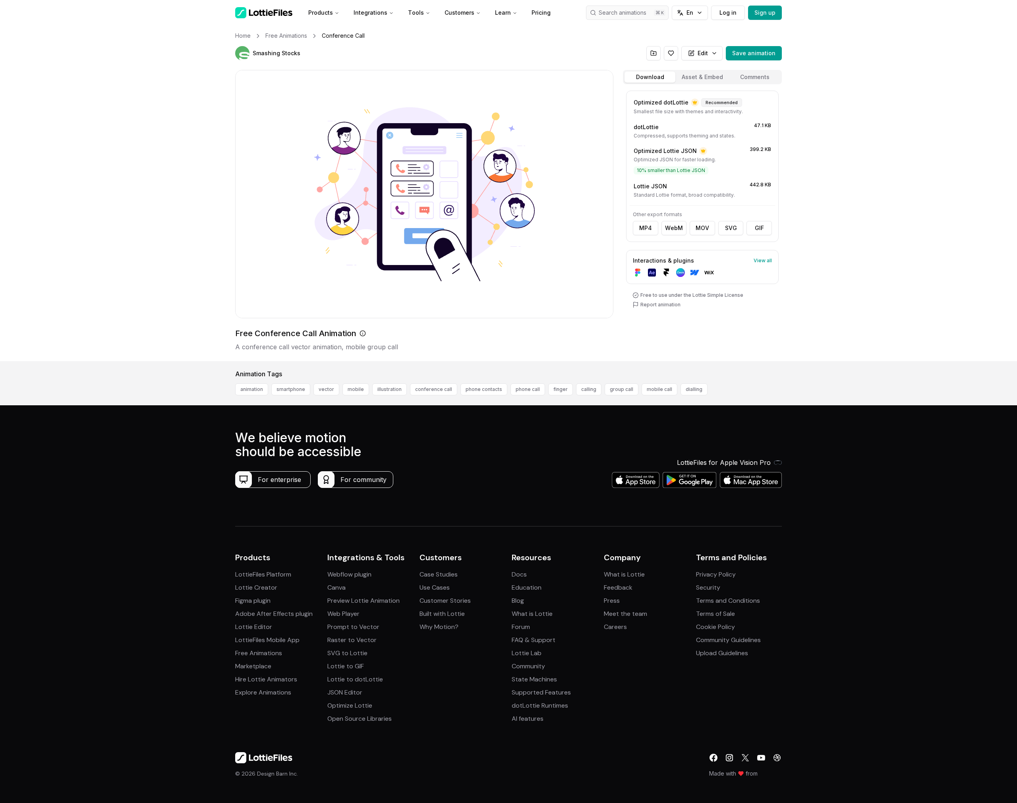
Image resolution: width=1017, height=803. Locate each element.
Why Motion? (439, 627)
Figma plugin (253, 600)
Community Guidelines (728, 640)
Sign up (764, 12)
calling (588, 389)
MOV (702, 227)
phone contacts (484, 389)
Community (528, 666)
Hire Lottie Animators (266, 679)
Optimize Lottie (349, 705)
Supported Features (541, 692)
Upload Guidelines (722, 653)
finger (560, 389)
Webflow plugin (349, 574)
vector (326, 389)
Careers (615, 627)
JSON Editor (344, 692)
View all (763, 260)
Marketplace (253, 666)
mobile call (659, 389)
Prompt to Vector (353, 627)
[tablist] (702, 77)
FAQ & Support (533, 640)
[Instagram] (729, 757)
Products (320, 12)
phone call (528, 389)
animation (251, 389)
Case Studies (439, 574)
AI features (527, 718)
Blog (518, 600)
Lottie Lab (526, 653)
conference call (433, 389)
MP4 (645, 227)
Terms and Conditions (728, 600)
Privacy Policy (716, 574)
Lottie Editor (253, 627)
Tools (416, 12)
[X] (745, 757)
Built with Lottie (442, 614)
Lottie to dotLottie (355, 679)
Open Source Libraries (359, 718)
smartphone (290, 389)
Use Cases (435, 587)
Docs (519, 574)
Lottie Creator (256, 587)
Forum (521, 627)
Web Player (343, 614)
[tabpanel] (702, 224)
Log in (728, 12)
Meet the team (625, 614)
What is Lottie (532, 614)
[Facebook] (713, 757)
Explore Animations (263, 692)
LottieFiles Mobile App (267, 640)
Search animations (622, 12)
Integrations (370, 12)
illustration (389, 389)
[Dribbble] (777, 757)
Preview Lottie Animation (363, 600)
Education (526, 587)
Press (612, 600)
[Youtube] (761, 757)
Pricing (541, 12)
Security (708, 587)
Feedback (618, 587)
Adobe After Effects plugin (274, 614)
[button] (242, 53)
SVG (731, 227)
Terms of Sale (715, 614)
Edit (703, 53)
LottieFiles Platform (263, 574)
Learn (503, 12)
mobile (356, 389)
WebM (674, 227)
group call (621, 389)
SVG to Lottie (347, 653)
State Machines (534, 679)
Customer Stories (445, 600)
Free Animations (258, 653)
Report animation (660, 305)
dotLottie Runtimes (540, 705)
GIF (759, 227)
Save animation (753, 53)
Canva (336, 587)
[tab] (650, 77)
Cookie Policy (715, 627)
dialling (694, 389)
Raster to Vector (352, 640)
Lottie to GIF (345, 666)
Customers (459, 12)
